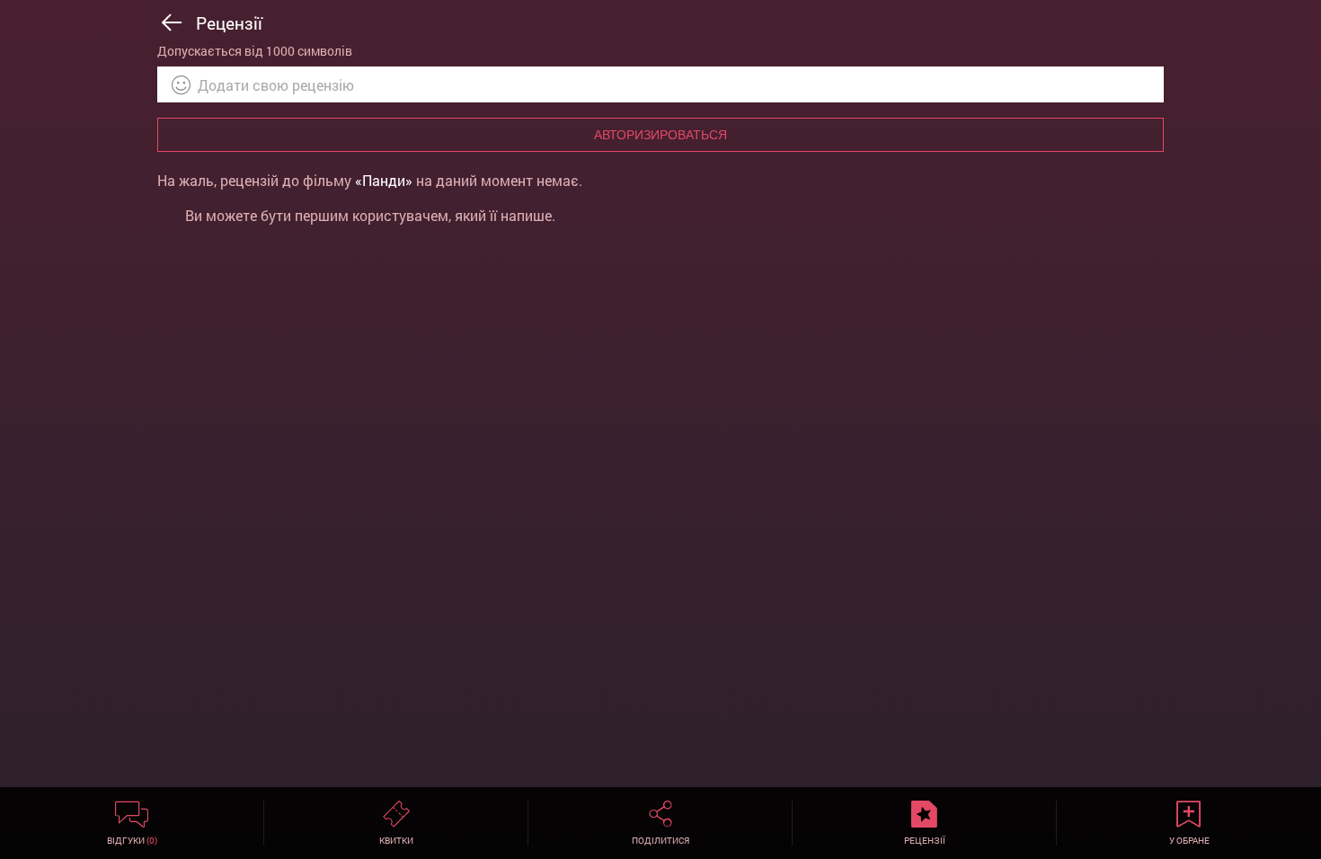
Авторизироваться (660, 135)
